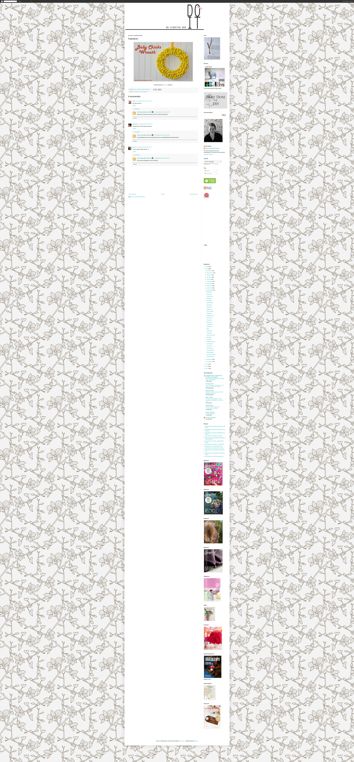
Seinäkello (209, 300)
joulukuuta (209, 270)
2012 (206, 368)
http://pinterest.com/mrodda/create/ (213, 446)
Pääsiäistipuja (210, 352)
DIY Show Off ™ (210, 384)
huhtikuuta (209, 288)
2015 (206, 268)
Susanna (135, 124)
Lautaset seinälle (210, 335)
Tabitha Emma (209, 405)
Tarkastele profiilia (208, 154)
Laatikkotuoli (209, 324)
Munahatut (209, 294)
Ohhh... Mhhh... (209, 397)
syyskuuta (209, 277)
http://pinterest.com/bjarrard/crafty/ (213, 436)
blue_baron (182, 741)
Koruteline (209, 339)
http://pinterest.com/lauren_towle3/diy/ (214, 444)
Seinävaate (209, 330)
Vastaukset (137, 109)
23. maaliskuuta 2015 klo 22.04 (162, 112)
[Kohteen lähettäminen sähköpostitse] (154, 89)
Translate (216, 164)
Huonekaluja (209, 348)
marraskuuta (210, 273)
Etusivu (163, 194)
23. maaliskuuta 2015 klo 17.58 (143, 147)
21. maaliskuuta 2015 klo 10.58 (143, 101)
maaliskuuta (210, 290)
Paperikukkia (209, 302)
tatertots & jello (210, 390)
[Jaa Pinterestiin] (161, 89)
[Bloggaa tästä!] (155, 89)
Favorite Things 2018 (210, 413)
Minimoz (165, 85)
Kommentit (208, 173)
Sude (134, 101)
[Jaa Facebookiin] (159, 89)
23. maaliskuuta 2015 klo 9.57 (145, 124)
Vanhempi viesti (194, 194)
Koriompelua (209, 343)
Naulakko (208, 337)
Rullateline (209, 298)
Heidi (134, 147)
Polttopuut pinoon (210, 341)
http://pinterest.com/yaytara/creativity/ (214, 456)
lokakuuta (209, 275)
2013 (206, 366)
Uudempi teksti (132, 194)
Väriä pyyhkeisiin (210, 354)
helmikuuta (209, 359)
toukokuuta (209, 285)
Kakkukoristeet (210, 356)
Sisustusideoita (210, 350)
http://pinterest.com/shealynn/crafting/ (214, 448)
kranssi (140, 91)
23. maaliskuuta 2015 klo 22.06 (162, 135)
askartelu (136, 91)
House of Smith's (210, 412)
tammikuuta (210, 361)
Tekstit (207, 170)
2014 (206, 364)
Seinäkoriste (209, 296)
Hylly (207, 328)
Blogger (196, 741)
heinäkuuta (210, 281)
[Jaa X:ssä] (157, 89)
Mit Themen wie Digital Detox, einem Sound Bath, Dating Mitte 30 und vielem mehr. (214, 400)
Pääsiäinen (209, 292)
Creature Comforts (211, 417)
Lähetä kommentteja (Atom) (138, 196)
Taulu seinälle (210, 311)
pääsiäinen (145, 91)
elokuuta (209, 279)
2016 (206, 266)
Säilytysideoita (210, 315)
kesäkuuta (209, 283)
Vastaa (134, 105)
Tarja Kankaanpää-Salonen (144, 112)
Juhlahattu (209, 333)
